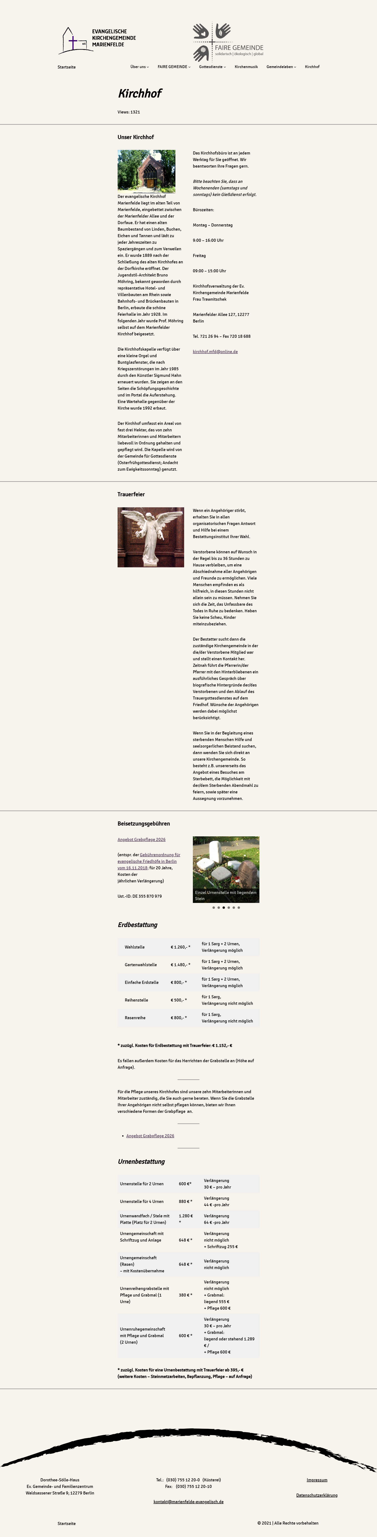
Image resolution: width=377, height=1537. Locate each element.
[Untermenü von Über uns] (148, 67)
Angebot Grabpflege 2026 (142, 839)
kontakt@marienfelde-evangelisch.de (189, 1501)
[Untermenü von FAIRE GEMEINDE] (189, 67)
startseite (67, 67)
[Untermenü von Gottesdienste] (225, 67)
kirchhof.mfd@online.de (215, 351)
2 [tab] (219, 907)
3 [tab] (224, 907)
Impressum (317, 1480)
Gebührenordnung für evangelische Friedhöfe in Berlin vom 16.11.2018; (149, 861)
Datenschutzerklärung (317, 1495)
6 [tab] (239, 907)
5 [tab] (234, 907)
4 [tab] (229, 907)
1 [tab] (213, 907)
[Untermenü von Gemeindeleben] (295, 67)
